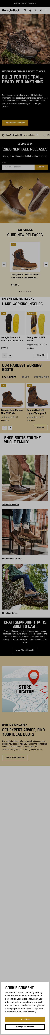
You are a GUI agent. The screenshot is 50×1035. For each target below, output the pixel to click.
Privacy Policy (29, 1012)
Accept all (25, 1019)
